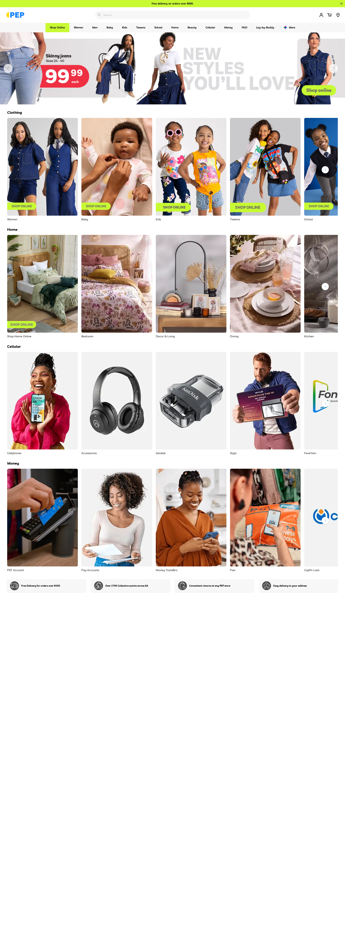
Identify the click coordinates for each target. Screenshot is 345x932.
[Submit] (99, 15)
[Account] (321, 15)
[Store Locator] (338, 15)
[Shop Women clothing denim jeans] (172, 68)
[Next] (333, 68)
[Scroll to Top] (338, 912)
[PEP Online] (15, 15)
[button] (329, 15)
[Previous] (8, 68)
